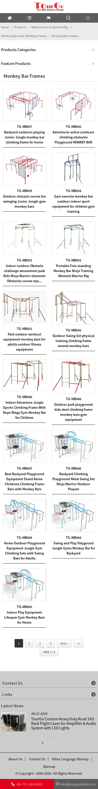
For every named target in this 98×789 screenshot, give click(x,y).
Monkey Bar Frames (65, 36)
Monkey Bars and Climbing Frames (24, 36)
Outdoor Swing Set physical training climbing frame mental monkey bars (73, 340)
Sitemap (49, 766)
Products (20, 27)
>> (78, 643)
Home (5, 27)
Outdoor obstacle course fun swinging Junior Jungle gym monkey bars (24, 201)
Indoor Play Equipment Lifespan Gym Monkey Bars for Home (24, 617)
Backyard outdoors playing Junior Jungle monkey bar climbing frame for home (24, 137)
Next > (64, 643)
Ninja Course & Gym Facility (49, 27)
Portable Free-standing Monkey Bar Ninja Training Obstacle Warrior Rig (73, 271)
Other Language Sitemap (70, 759)
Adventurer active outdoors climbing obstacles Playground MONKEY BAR (73, 137)
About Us (15, 759)
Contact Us (37, 759)
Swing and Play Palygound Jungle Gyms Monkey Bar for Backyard (73, 548)
